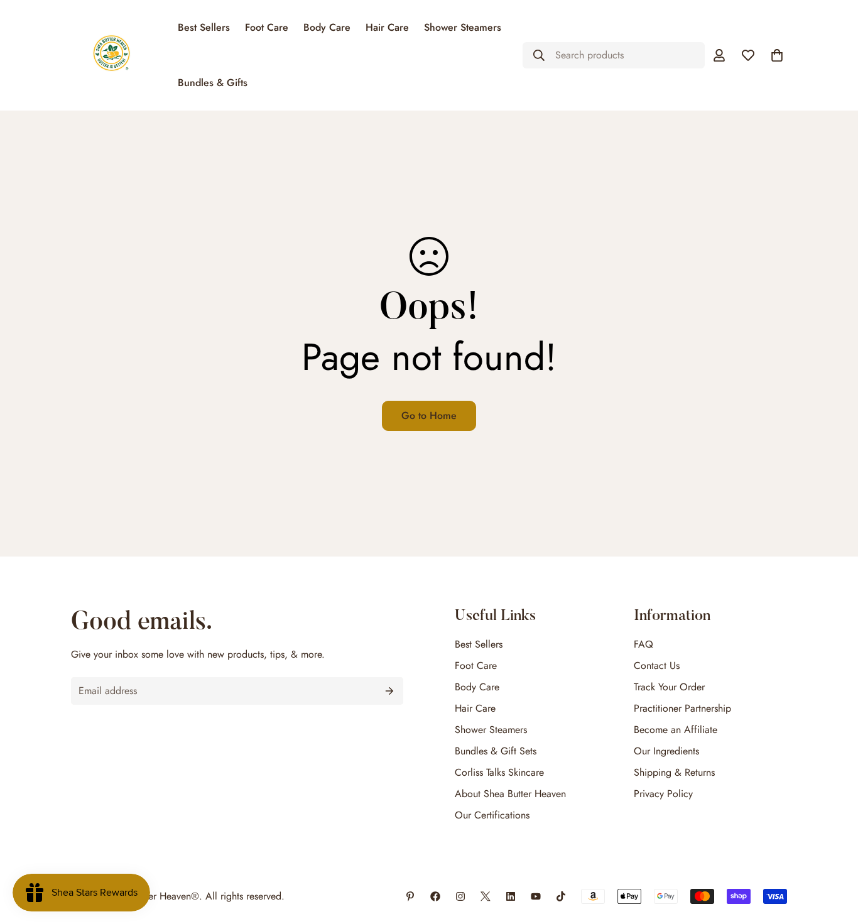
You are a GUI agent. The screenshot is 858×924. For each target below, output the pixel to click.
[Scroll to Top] (833, 855)
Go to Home (429, 415)
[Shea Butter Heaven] (111, 55)
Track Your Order (669, 687)
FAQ (643, 644)
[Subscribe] (389, 691)
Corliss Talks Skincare (499, 772)
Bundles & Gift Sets (495, 751)
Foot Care (266, 27)
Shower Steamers (462, 27)
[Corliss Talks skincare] (536, 896)
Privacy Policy (663, 793)
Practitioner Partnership (682, 708)
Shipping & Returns (674, 772)
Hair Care (387, 27)
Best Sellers (204, 27)
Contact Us (657, 665)
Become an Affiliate (675, 729)
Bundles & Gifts (212, 82)
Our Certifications (492, 815)
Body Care (326, 27)
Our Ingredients (666, 751)
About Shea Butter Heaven (510, 793)
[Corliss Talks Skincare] (410, 896)
